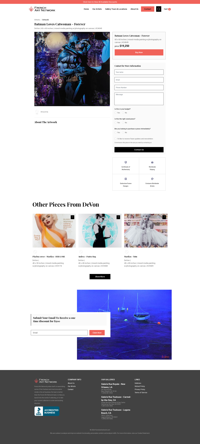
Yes (118, 113)
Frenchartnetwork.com (102, 430)
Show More (100, 277)
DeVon (37, 28)
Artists (37, 20)
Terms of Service (141, 393)
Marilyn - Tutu (130, 256)
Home (86, 9)
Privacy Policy (140, 389)
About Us (134, 9)
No (126, 113)
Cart (167, 9)
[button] (158, 9)
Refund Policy (140, 386)
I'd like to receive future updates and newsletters (135, 139)
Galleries (138, 383)
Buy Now (139, 52)
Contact (147, 9)
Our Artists (97, 9)
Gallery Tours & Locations (116, 9)
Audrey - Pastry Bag (87, 256)
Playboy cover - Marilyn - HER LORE (48, 256)
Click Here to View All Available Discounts (100, 2)
